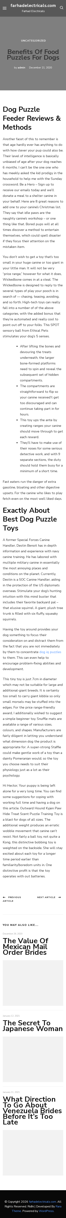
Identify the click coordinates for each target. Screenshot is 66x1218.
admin (21, 67)
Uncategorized (33, 40)
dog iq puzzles (50, 652)
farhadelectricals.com (33, 5)
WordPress (46, 1211)
